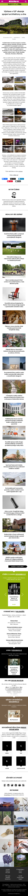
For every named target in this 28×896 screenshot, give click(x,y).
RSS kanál (7, 876)
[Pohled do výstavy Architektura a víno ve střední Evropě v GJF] (8, 149)
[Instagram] (8, 785)
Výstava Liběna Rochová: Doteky (14, 640)
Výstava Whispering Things (14, 633)
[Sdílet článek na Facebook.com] (5, 179)
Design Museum (17, 680)
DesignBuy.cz (21, 574)
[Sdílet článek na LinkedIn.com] (21, 179)
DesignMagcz (7, 795)
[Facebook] (4, 785)
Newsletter (7, 879)
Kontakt (8, 869)
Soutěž (20, 876)
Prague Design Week (17, 728)
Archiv (20, 872)
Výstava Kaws (14, 621)
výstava (20, 171)
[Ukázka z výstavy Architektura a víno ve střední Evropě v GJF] (14, 25)
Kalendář (8, 877)
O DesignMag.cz (20, 869)
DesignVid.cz (17, 650)
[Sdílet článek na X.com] (13, 179)
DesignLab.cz (17, 893)
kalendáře (20, 611)
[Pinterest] (15, 785)
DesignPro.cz (14, 701)
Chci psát (8, 872)
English (20, 879)
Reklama (8, 871)
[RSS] (23, 785)
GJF (17, 175)
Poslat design (20, 877)
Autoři (20, 871)
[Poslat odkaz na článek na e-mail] (18, 181)
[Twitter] (12, 785)
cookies (4, 891)
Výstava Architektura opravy (14, 627)
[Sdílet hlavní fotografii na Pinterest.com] (10, 181)
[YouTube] (19, 785)
